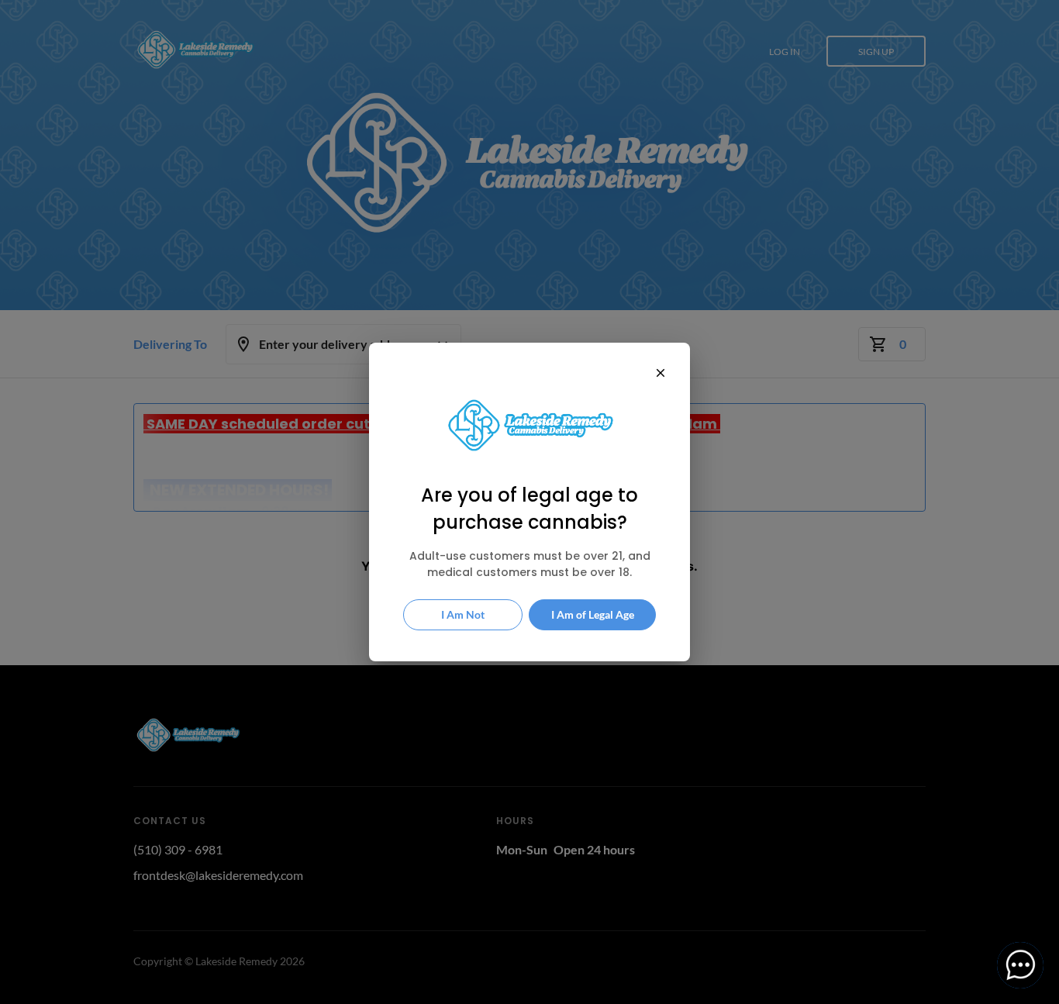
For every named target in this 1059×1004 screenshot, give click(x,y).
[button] (1020, 965)
